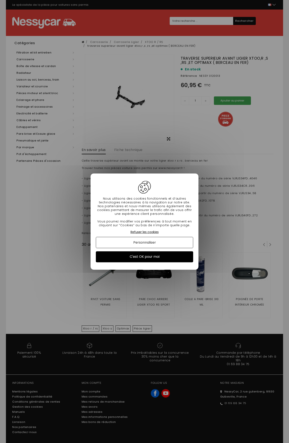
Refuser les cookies (145, 232)
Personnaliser (144, 242)
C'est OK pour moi (145, 256)
